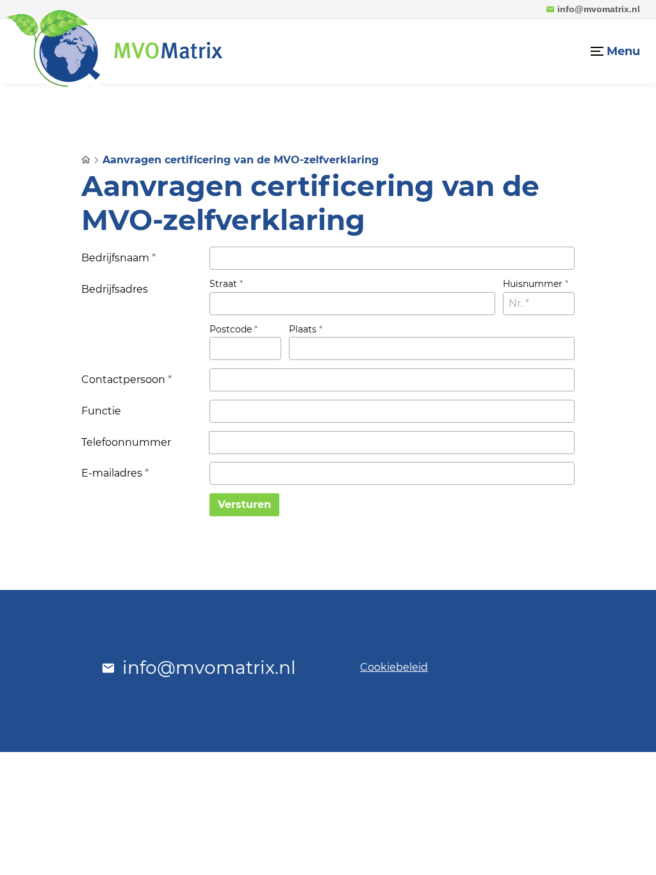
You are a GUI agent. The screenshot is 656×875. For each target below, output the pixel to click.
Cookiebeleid (394, 667)
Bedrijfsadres (114, 289)
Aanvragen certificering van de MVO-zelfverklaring (240, 160)
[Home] (114, 51)
